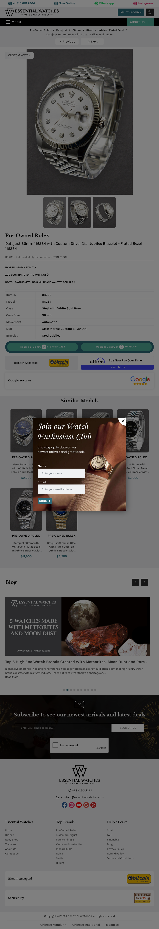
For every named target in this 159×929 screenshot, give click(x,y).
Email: (42, 482)
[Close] (122, 422)
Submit (45, 501)
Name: (42, 466)
